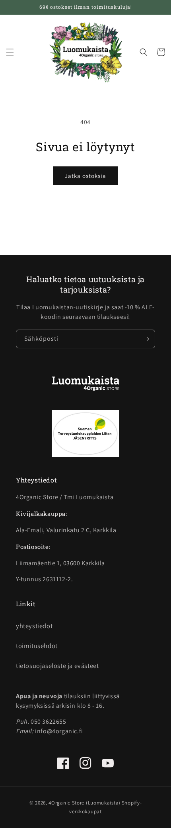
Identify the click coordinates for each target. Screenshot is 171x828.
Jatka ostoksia (85, 176)
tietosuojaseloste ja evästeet (57, 665)
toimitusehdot (37, 645)
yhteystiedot (34, 625)
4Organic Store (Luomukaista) (84, 802)
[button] (10, 52)
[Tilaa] (146, 339)
